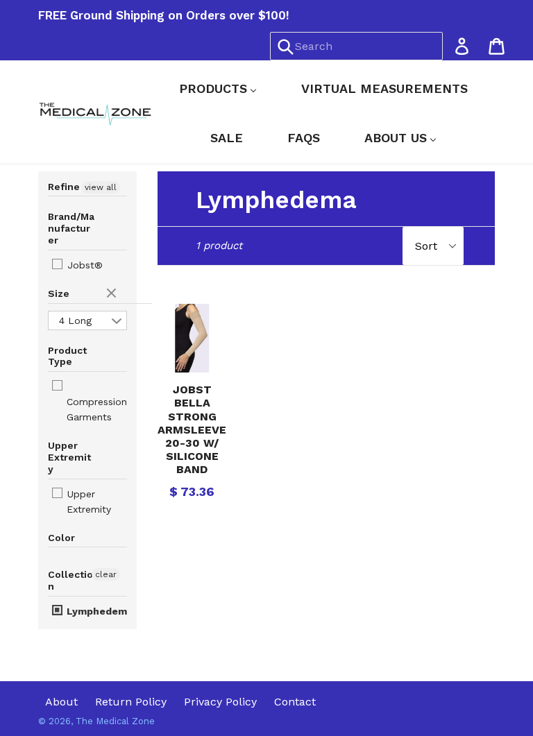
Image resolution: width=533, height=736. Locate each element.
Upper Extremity (87, 501)
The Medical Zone (115, 721)
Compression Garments (97, 409)
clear (113, 294)
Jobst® (83, 265)
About (61, 701)
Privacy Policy (220, 701)
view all (101, 187)
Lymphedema (98, 611)
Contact (295, 701)
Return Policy (131, 701)
